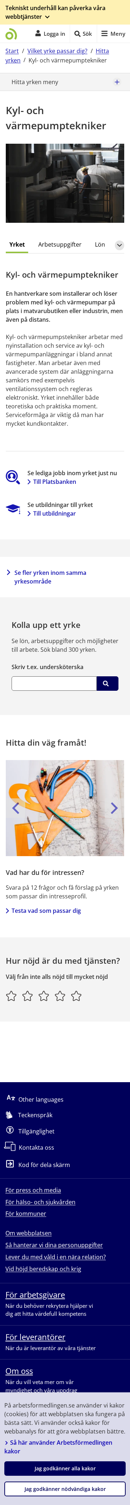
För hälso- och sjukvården (40, 1202)
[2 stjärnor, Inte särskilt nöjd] (27, 995)
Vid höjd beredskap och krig (43, 1269)
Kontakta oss (36, 1147)
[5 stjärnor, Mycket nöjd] (76, 995)
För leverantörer (35, 1336)
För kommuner (25, 1214)
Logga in (54, 33)
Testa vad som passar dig (46, 911)
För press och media (33, 1190)
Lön (100, 244)
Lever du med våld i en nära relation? (55, 1257)
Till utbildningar (54, 513)
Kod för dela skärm (44, 1165)
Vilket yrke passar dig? (57, 51)
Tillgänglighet (36, 1131)
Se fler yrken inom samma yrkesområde (50, 577)
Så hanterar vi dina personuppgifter (54, 1245)
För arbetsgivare (35, 1294)
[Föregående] (15, 808)
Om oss (19, 1370)
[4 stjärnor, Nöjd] (60, 995)
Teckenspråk (35, 1115)
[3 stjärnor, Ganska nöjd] (43, 995)
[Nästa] (114, 808)
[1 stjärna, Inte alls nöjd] (11, 995)
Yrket (17, 244)
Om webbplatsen (28, 1233)
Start (12, 51)
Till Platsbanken (54, 482)
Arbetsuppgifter (60, 244)
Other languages (41, 1099)
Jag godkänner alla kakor (65, 1468)
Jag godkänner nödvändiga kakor (65, 1489)
